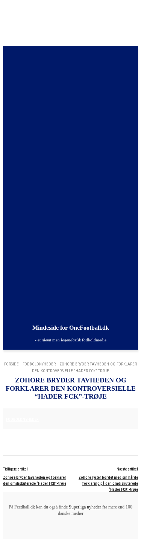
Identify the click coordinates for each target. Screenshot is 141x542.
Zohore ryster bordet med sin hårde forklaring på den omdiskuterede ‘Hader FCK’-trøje (108, 483)
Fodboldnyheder (39, 364)
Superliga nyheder (85, 507)
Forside (11, 364)
